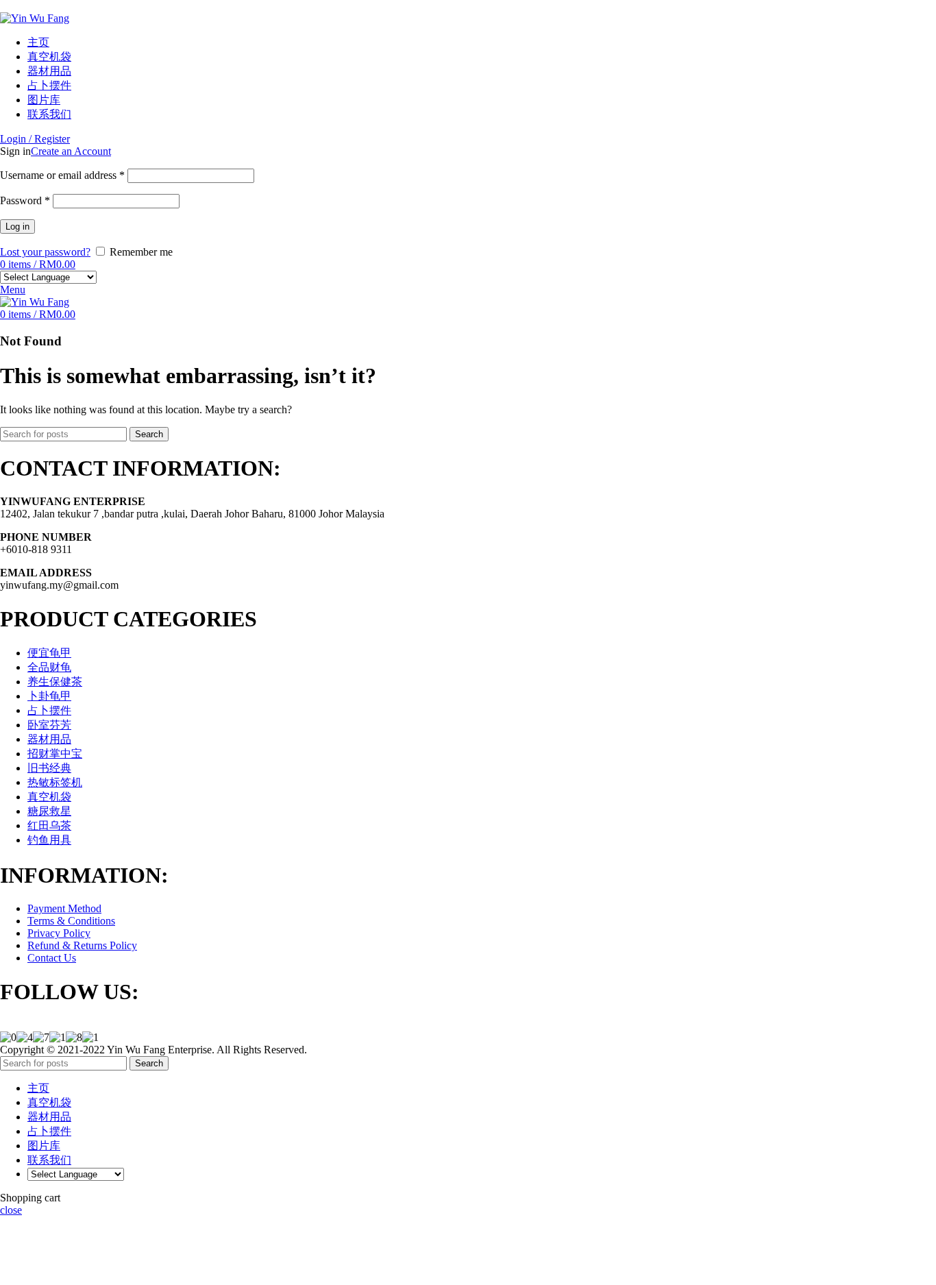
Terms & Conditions (71, 921)
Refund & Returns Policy (82, 945)
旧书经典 (49, 768)
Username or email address (62, 175)
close (11, 1210)
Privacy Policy (58, 933)
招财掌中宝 (54, 753)
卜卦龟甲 (49, 696)
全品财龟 (49, 667)
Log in (17, 226)
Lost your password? (45, 252)
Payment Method (64, 908)
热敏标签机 (54, 782)
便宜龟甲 (49, 653)
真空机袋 (49, 797)
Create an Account (71, 151)
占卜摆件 (49, 710)
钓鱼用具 (49, 840)
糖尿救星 (49, 811)
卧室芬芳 (49, 725)
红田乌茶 (49, 825)
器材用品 (49, 739)
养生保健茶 (54, 681)
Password (25, 200)
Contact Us (51, 958)
